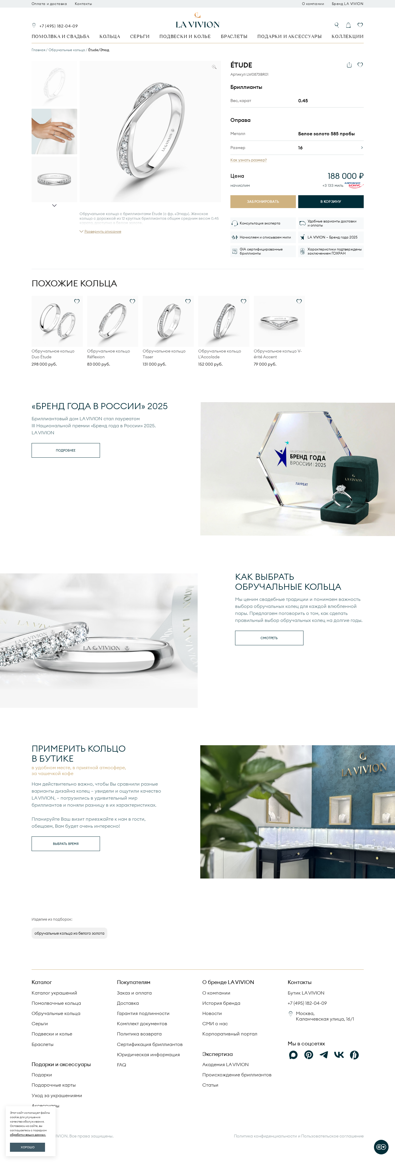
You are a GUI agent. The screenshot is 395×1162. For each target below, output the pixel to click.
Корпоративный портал (229, 1034)
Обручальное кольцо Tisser (164, 353)
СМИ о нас (215, 1023)
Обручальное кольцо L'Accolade (219, 353)
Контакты (83, 4)
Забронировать (263, 201)
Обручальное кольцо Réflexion (108, 353)
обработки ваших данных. (28, 1135)
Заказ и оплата (134, 993)
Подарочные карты (54, 1085)
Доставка (128, 1003)
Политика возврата (139, 1034)
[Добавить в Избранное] (360, 64)
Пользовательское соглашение (332, 1136)
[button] (100, 231)
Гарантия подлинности (143, 1013)
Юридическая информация (148, 1054)
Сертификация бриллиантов (150, 1044)
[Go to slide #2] (54, 131)
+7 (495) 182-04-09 (58, 26)
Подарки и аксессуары (289, 36)
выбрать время (66, 844)
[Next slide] (54, 205)
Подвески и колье (185, 36)
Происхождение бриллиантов (237, 1075)
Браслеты (234, 36)
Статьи (210, 1085)
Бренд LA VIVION (348, 4)
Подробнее (65, 450)
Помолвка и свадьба (60, 36)
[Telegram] (324, 1055)
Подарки (42, 1075)
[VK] (339, 1055)
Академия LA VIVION (225, 1064)
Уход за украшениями (57, 1095)
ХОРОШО (28, 1147)
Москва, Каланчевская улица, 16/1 (325, 1016)
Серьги (140, 36)
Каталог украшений (54, 993)
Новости (212, 1013)
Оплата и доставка (49, 4)
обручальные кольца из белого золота (69, 933)
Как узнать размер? (248, 160)
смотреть (269, 638)
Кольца (109, 36)
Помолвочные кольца (56, 1003)
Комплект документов (142, 1023)
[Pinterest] (309, 1055)
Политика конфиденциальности (265, 1136)
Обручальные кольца (56, 1013)
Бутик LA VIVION (306, 993)
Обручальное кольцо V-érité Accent (278, 353)
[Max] (293, 1055)
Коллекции (347, 36)
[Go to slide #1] (54, 83)
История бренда (221, 1003)
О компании (313, 4)
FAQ (121, 1065)
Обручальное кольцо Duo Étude (53, 353)
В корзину (330, 201)
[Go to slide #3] (54, 179)
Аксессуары (45, 1106)
